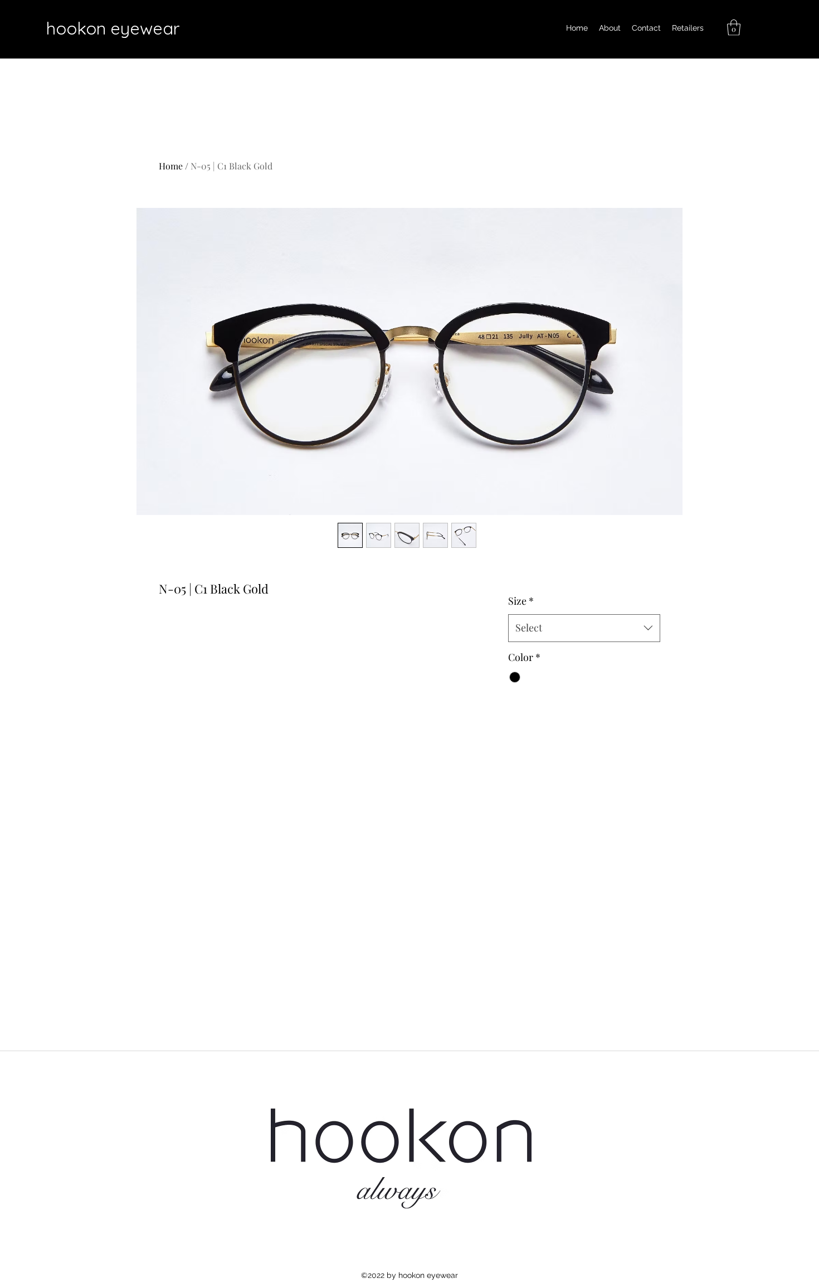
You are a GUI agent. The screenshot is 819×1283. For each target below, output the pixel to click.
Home (171, 166)
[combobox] (584, 628)
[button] (733, 28)
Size (521, 601)
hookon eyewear (112, 28)
